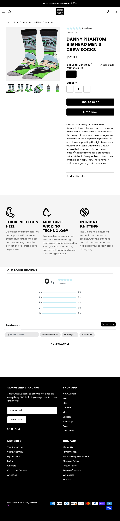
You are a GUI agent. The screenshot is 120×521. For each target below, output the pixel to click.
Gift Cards (68, 430)
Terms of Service (72, 470)
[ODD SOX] (60, 11)
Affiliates (12, 474)
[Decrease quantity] (69, 89)
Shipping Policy (71, 461)
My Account (13, 456)
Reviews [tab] (13, 325)
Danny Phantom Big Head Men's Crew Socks (33, 22)
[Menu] (3, 12)
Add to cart (90, 102)
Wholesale (68, 474)
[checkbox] (87, 334)
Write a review (108, 324)
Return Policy (70, 465)
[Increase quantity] (86, 89)
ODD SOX (18, 503)
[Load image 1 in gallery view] (33, 54)
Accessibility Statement (76, 456)
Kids (65, 412)
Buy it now (90, 112)
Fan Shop (68, 421)
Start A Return (15, 451)
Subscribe (17, 419)
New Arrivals (69, 393)
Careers (11, 465)
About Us (68, 447)
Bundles (67, 416)
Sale (65, 426)
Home (8, 22)
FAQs (10, 461)
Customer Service (17, 470)
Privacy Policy (70, 451)
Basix (65, 398)
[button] (60, 292)
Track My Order (15, 447)
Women (67, 407)
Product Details (75, 176)
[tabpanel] (60, 354)
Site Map (67, 479)
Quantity (71, 82)
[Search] (9, 12)
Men (65, 402)
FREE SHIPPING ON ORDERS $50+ (60, 3)
